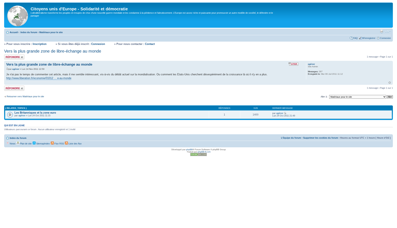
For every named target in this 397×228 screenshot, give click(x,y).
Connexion (385, 38)
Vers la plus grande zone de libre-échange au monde (52, 51)
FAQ (355, 38)
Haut (390, 83)
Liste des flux (75, 143)
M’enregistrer (368, 38)
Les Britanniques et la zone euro (35, 112)
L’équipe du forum (291, 138)
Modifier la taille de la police (388, 31)
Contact (150, 44)
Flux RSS (59, 143)
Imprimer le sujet (381, 31)
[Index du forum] (18, 15)
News (12, 143)
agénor (15, 69)
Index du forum (28, 32)
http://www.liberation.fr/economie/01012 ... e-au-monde (38, 78)
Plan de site (25, 143)
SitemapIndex (43, 143)
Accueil (14, 32)
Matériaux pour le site (51, 32)
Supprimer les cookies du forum (320, 138)
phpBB (189, 149)
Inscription (40, 44)
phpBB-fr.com (204, 152)
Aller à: (324, 96)
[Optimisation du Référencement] (198, 155)
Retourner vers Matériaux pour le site (25, 96)
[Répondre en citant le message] (293, 64)
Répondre (9, 55)
